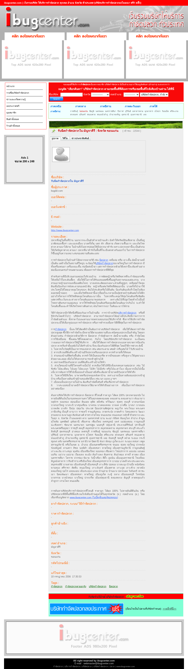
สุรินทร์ (82, 114)
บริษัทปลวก (87, 666)
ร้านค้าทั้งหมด (13, 126)
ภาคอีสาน (105, 106)
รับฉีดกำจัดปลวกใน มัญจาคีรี (76, 130)
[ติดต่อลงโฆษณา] (94, 655)
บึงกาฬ (121, 111)
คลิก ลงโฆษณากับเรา (28, 36)
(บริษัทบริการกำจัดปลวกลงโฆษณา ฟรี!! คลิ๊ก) (117, 2)
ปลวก (112, 666)
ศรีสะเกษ (174, 111)
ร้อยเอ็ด (165, 111)
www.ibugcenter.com (125, 666)
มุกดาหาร (149, 111)
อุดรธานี (125, 114)
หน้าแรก (10, 86)
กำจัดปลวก (60, 329)
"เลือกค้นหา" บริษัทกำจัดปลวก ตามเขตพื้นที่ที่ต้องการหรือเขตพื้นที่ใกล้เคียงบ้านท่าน (117, 88)
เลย (144, 114)
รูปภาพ (55, 138)
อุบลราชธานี (136, 114)
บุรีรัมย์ (128, 111)
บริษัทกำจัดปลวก (104, 263)
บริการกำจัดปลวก (127, 312)
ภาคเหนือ (55, 106)
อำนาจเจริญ (114, 114)
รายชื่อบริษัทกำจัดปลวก (17, 93)
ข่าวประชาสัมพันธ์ (80, 138)
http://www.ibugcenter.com (65, 230)
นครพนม (100, 111)
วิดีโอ (65, 138)
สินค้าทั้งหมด (12, 119)
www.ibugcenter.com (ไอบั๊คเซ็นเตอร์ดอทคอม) (94, 497)
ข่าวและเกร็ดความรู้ (16, 99)
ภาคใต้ (153, 106)
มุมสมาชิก (11, 112)
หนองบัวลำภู (102, 114)
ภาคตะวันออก (132, 106)
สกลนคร (74, 114)
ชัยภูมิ (91, 111)
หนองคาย (91, 114)
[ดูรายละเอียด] (116, 597)
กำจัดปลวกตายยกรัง (75, 586)
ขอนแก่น (83, 111)
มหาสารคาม (137, 111)
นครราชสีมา (110, 111)
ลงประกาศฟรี (12, 106)
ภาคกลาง (80, 106)
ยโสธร (157, 111)
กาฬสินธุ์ (74, 111)
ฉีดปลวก (103, 260)
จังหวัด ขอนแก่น (108, 130)
